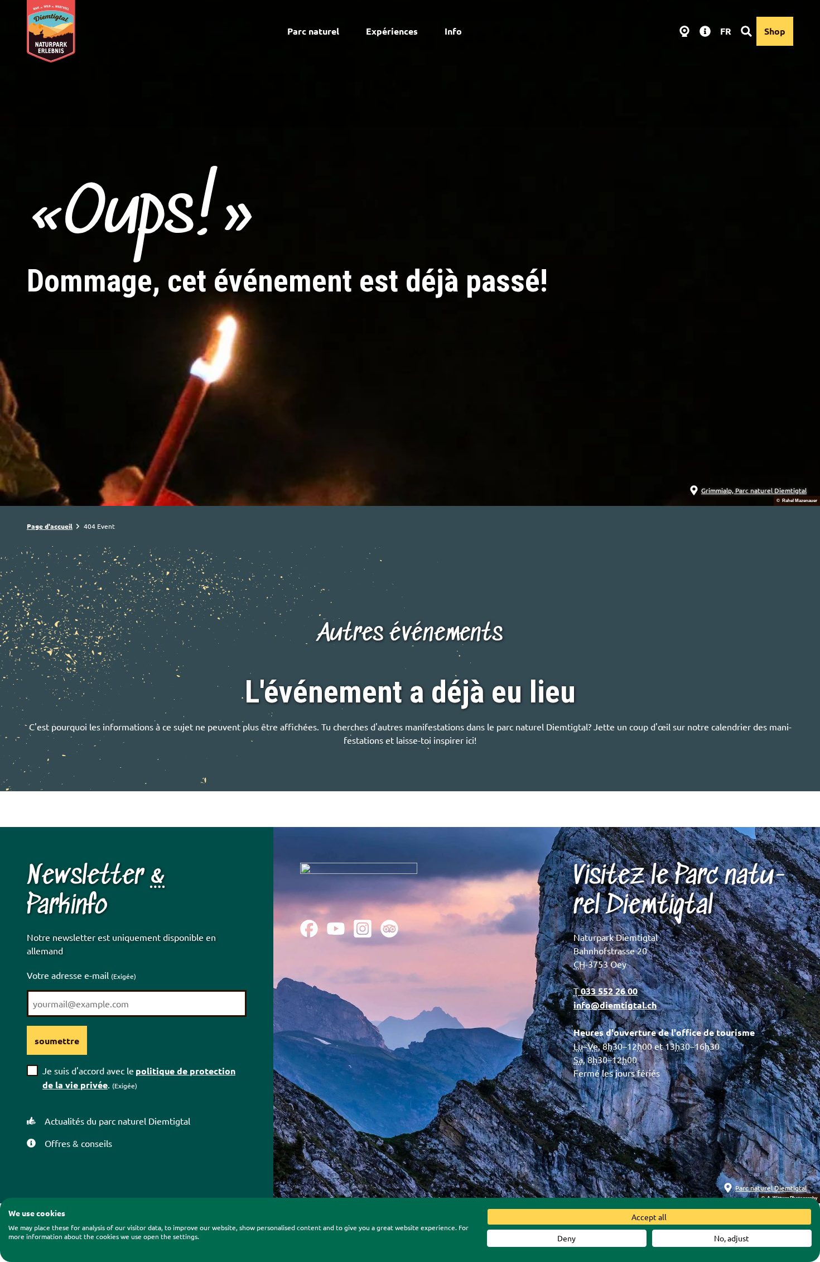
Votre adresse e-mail (81, 975)
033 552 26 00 (608, 991)
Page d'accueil (50, 526)
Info (453, 31)
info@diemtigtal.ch (615, 1005)
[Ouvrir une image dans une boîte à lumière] (358, 882)
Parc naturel (313, 31)
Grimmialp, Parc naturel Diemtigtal (754, 490)
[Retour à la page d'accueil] (51, 31)
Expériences (392, 31)
